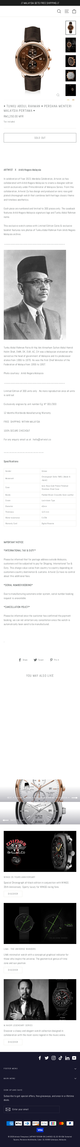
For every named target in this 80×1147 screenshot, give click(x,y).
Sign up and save (13, 1090)
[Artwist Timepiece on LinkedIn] (67, 1058)
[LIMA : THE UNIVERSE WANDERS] (40, 923)
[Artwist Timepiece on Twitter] (47, 1058)
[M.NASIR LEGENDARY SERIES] (40, 999)
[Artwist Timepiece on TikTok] (60, 1058)
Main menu (9, 1078)
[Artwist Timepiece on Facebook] (40, 1058)
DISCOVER (13, 893)
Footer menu (11, 1068)
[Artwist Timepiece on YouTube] (74, 1058)
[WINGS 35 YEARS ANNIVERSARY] (40, 851)
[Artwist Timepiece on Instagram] (54, 1058)
